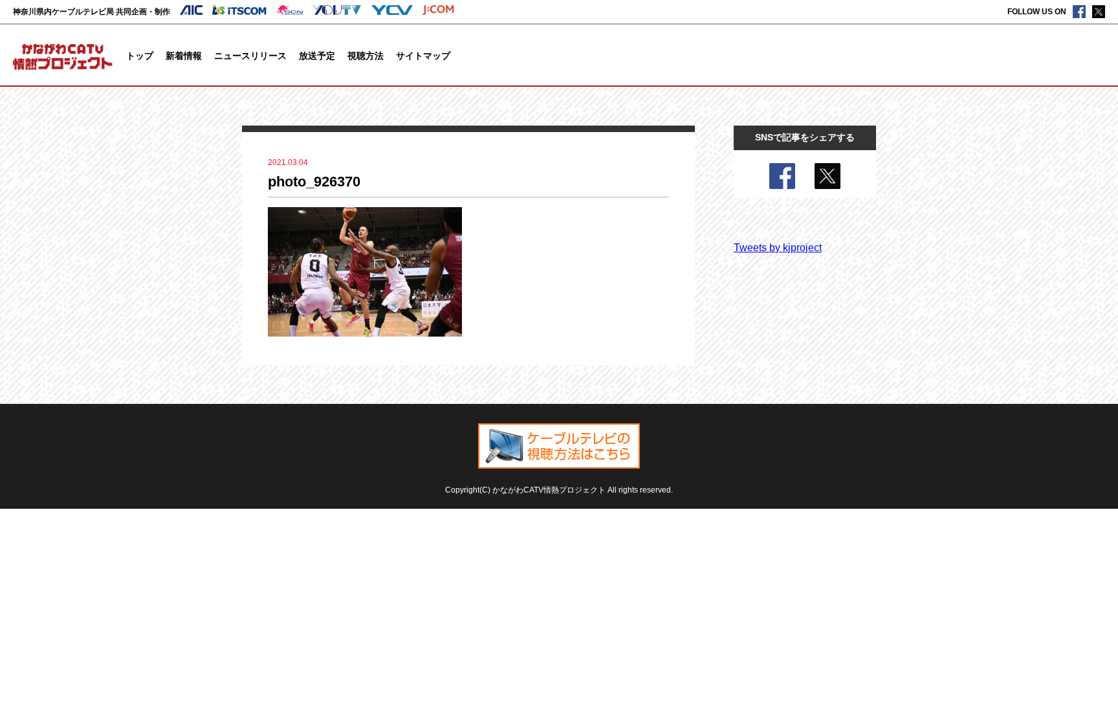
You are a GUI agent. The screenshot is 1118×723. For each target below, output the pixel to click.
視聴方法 (365, 55)
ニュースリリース (250, 55)
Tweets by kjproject (778, 247)
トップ (139, 55)
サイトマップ (423, 55)
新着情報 (184, 55)
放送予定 (317, 55)
